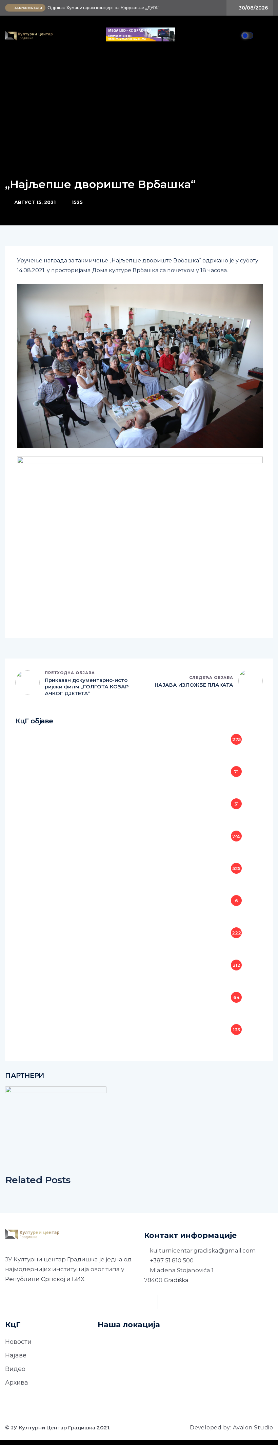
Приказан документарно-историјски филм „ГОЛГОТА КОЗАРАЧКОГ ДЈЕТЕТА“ (86, 687)
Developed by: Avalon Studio (231, 1427)
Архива (16, 1382)
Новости (18, 1342)
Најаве (15, 1355)
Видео (15, 1369)
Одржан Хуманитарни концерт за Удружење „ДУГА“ (103, 7)
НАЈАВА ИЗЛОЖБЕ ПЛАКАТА (194, 685)
